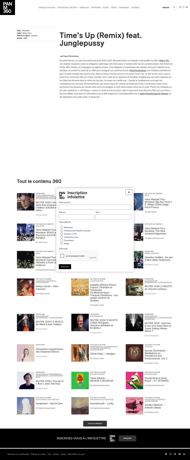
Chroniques (124, 8)
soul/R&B (53, 198)
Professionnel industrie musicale (77, 231)
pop (37, 226)
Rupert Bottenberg (71, 56)
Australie (25, 31)
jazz (153, 253)
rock (147, 195)
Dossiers (135, 8)
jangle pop (46, 399)
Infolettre (56, 454)
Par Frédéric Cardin (43, 294)
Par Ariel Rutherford (151, 336)
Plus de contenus (95, 423)
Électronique (96, 316)
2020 (25, 38)
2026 (47, 282)
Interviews (96, 8)
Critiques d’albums (46, 8)
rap (99, 374)
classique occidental (46, 280)
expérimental (48, 195)
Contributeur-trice (71, 237)
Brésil (148, 253)
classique (40, 282)
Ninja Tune (27, 33)
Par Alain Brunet (41, 215)
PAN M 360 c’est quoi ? (76, 454)
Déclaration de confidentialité (18, 454)
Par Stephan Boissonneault (154, 238)
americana (95, 399)
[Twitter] (175, 454)
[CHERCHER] (174, 7)
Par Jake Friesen (151, 212)
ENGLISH (166, 7)
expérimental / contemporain (49, 196)
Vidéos (114, 8)
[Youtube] (187, 8)
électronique (42, 198)
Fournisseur (69, 240)
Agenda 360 (84, 8)
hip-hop (34, 36)
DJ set (38, 195)
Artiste (66, 244)
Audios (106, 8)
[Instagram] (183, 8)
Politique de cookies (38, 454)
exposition (150, 319)
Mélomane (68, 227)
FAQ (49, 454)
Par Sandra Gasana (152, 265)
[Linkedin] (184, 454)
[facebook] (180, 8)
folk (102, 399)
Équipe (63, 454)
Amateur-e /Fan (70, 234)
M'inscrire (127, 438)
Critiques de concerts (67, 8)
